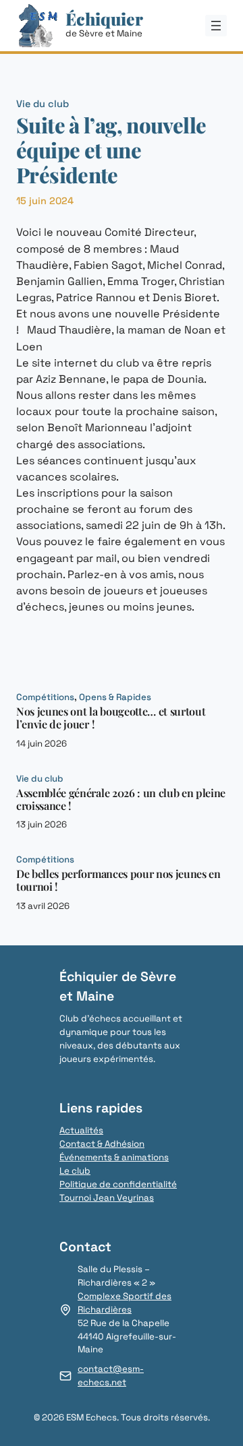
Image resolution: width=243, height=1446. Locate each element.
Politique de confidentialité (118, 1184)
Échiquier (104, 18)
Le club (74, 1170)
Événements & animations (114, 1157)
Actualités (81, 1130)
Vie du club (42, 104)
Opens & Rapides (115, 697)
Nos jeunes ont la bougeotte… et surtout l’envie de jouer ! (110, 718)
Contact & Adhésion (101, 1144)
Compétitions (45, 697)
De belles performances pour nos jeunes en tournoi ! (118, 880)
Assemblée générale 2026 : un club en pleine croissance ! (120, 799)
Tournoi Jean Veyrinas (106, 1197)
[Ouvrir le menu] (216, 25)
